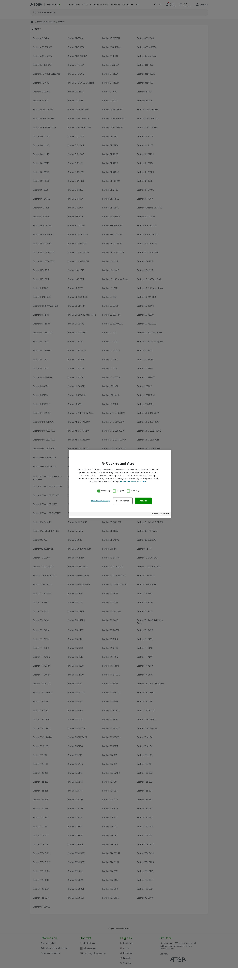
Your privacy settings (100, 500)
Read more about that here (133, 481)
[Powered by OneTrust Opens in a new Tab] (160, 514)
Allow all (143, 500)
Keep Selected (122, 500)
